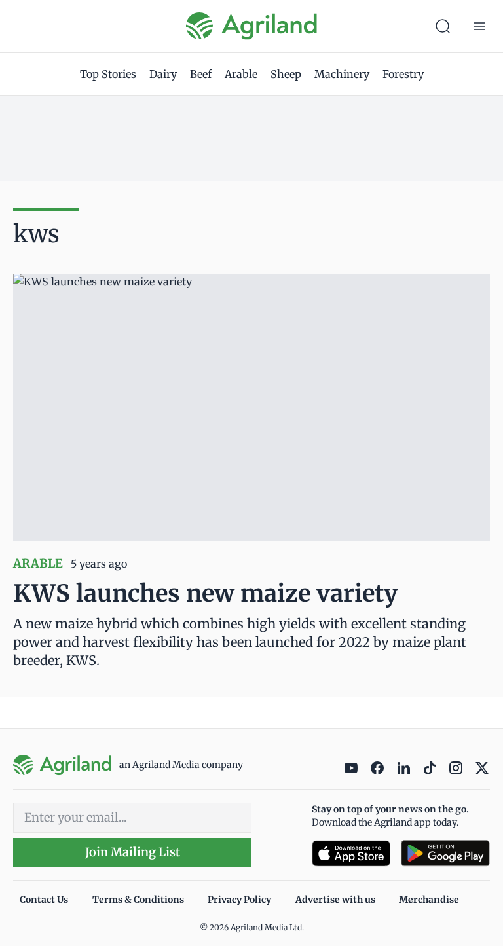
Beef (201, 74)
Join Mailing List (132, 852)
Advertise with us (335, 899)
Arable (241, 74)
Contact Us (44, 899)
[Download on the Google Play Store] (445, 853)
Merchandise (429, 899)
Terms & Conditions (138, 899)
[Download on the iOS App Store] (351, 853)
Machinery (341, 74)
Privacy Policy (239, 899)
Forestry (403, 74)
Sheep (285, 74)
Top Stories (108, 74)
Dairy (163, 74)
